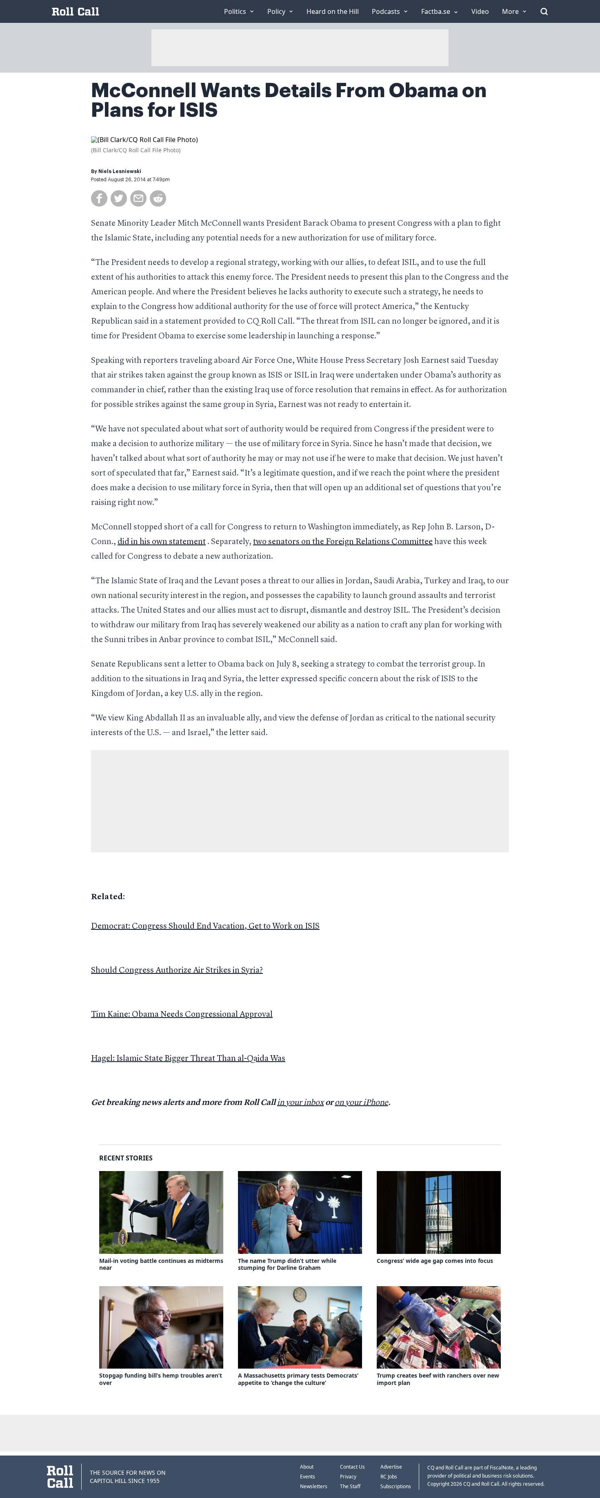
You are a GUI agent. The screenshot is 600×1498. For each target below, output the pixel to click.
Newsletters (313, 1486)
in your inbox (300, 1103)
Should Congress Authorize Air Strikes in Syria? (177, 971)
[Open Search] (544, 11)
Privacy (348, 1476)
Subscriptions (395, 1486)
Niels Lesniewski (119, 171)
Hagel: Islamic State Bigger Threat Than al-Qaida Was (188, 1059)
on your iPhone (361, 1103)
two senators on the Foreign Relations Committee (343, 542)
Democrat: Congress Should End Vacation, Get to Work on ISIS (205, 926)
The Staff (350, 1486)
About (306, 1466)
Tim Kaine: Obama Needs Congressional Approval (182, 1015)
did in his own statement (162, 542)
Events (307, 1476)
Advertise (391, 1466)
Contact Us (352, 1466)
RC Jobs (388, 1476)
